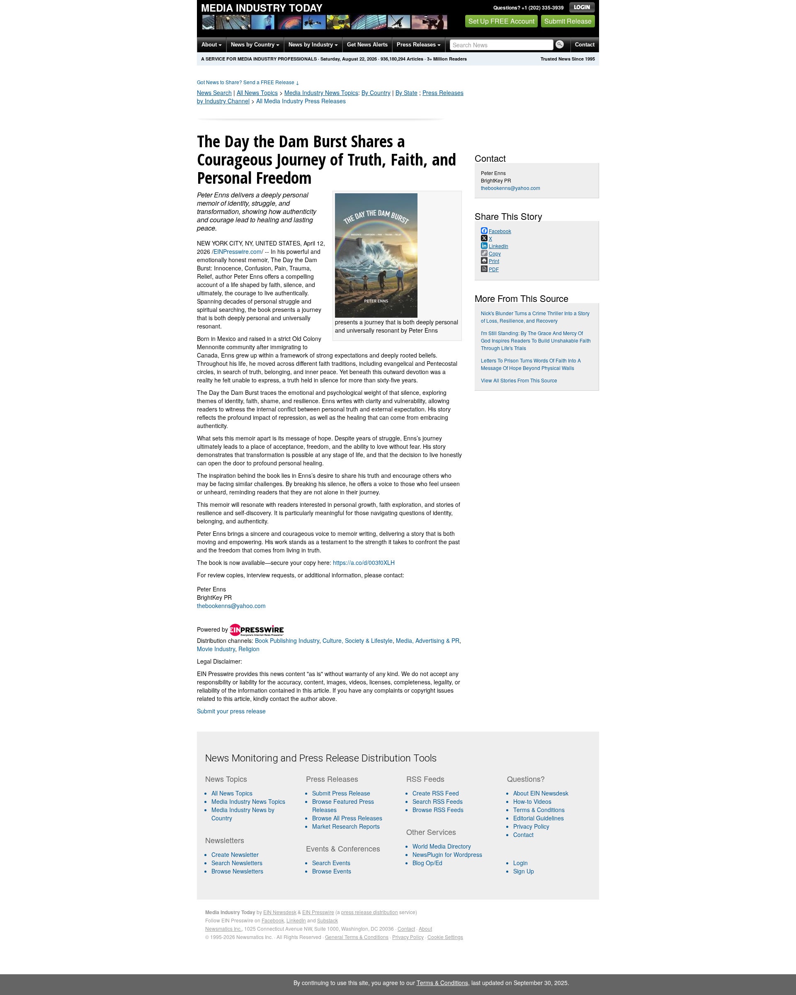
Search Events (331, 863)
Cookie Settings (445, 936)
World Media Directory (442, 846)
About (209, 44)
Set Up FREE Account (501, 21)
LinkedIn (296, 920)
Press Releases (417, 44)
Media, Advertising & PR (427, 640)
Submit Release (568, 21)
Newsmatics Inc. (223, 928)
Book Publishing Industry (287, 640)
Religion (249, 649)
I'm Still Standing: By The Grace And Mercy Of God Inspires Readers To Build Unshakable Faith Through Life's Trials (536, 340)
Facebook (273, 920)
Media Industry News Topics (248, 801)
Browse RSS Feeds (438, 809)
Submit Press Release (341, 793)
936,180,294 (393, 59)
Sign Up (523, 871)
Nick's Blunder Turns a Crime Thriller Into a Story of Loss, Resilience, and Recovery (535, 316)
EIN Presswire (318, 911)
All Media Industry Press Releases (301, 101)
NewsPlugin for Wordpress (447, 854)
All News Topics (257, 92)
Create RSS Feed (436, 793)
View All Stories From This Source (519, 380)
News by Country (253, 44)
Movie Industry (216, 649)
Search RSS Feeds (438, 801)
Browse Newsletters (237, 871)
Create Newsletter (235, 854)
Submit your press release (231, 711)
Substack (327, 920)
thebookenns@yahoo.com (231, 605)
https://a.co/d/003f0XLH (364, 562)
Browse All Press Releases (347, 818)
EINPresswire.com (238, 251)
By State (406, 92)
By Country (376, 92)
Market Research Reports (346, 826)
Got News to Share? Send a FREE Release (248, 81)
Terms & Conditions (539, 809)
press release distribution (369, 911)
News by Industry (312, 44)
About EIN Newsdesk (540, 793)
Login (520, 863)
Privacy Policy (531, 826)
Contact (585, 44)
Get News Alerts (367, 44)
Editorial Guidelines (538, 818)
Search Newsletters (236, 863)
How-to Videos (532, 801)
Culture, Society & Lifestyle (358, 640)
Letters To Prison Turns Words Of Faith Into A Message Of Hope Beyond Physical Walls (531, 364)
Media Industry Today (262, 7)
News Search (214, 92)
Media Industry (321, 92)
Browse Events (331, 871)
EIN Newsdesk (279, 911)
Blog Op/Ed (427, 863)
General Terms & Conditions (356, 936)
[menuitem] (252, 801)
